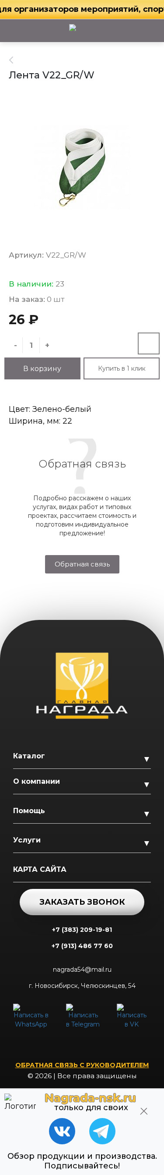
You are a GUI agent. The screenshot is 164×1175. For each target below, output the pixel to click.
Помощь (29, 811)
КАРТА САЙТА (39, 869)
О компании (36, 781)
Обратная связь (82, 564)
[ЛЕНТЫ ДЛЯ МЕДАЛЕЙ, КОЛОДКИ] (16, 60)
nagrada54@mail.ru (82, 969)
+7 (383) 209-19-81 (82, 930)
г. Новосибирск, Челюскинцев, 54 (82, 986)
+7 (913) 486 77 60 (82, 946)
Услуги (27, 840)
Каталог (29, 756)
